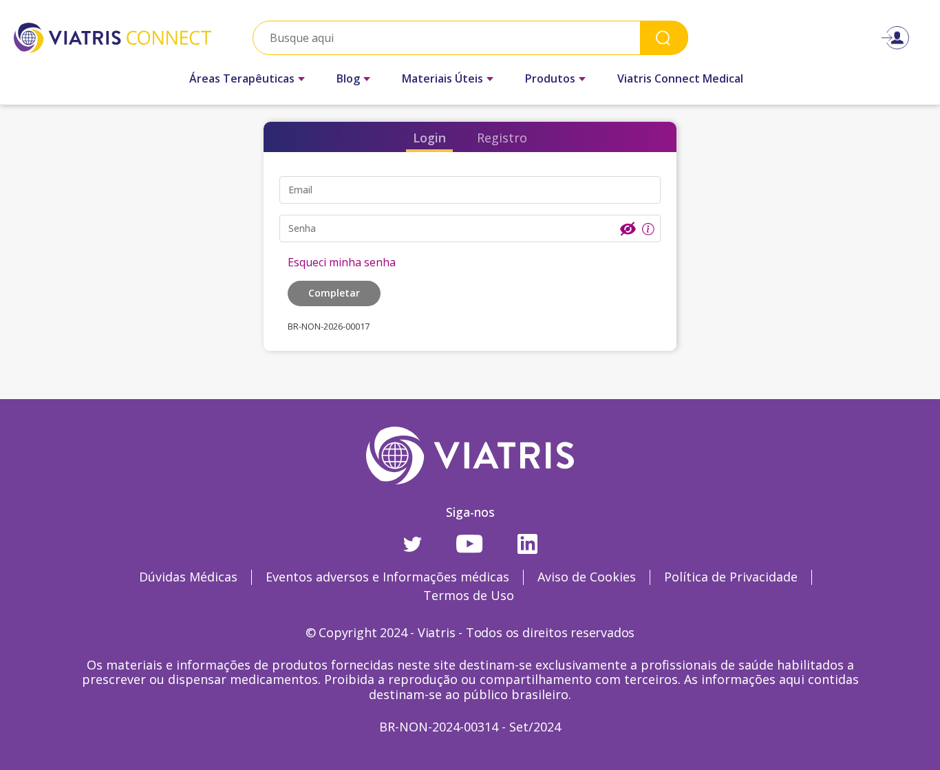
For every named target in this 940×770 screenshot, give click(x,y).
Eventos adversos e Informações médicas (387, 576)
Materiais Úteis (442, 78)
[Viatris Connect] (112, 37)
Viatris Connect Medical (680, 78)
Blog (348, 78)
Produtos (550, 78)
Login (429, 137)
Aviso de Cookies (586, 576)
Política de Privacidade (731, 576)
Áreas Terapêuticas (242, 78)
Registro (502, 137)
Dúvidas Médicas (188, 576)
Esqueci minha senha (342, 262)
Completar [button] (334, 292)
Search (664, 37)
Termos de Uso (468, 595)
